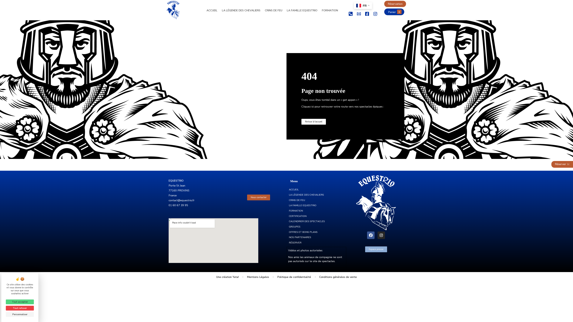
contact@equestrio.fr (181, 200)
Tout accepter (20, 302)
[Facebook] (371, 235)
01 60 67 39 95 (178, 205)
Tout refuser (20, 308)
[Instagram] (381, 235)
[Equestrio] (175, 10)
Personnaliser (19, 314)
